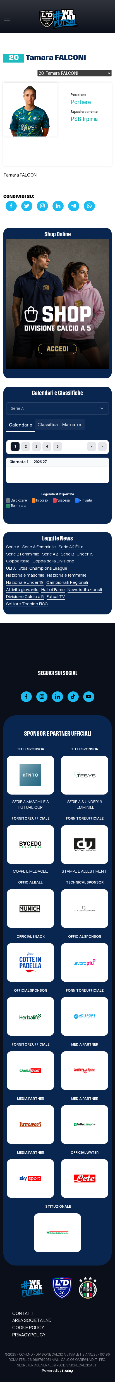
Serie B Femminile (22, 554)
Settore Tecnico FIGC (27, 604)
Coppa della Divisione (53, 561)
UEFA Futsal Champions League (36, 568)
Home (9, 37)
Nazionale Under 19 (25, 582)
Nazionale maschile (25, 575)
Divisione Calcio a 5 (25, 596)
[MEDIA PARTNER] (84, 1070)
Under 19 (85, 554)
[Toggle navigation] (6, 19)
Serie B (67, 554)
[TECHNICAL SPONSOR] (84, 908)
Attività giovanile (22, 589)
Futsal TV (56, 596)
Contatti (23, 1313)
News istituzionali (85, 589)
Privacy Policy (28, 1335)
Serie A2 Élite (71, 547)
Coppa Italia (18, 561)
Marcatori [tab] (72, 424)
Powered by (52, 1370)
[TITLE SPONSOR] (30, 775)
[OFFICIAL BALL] (30, 908)
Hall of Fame (53, 589)
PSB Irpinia (84, 119)
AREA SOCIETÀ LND (32, 1320)
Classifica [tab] (47, 424)
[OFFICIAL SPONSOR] (84, 962)
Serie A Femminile (39, 547)
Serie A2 (50, 554)
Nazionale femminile (67, 575)
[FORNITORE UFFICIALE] (30, 844)
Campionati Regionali (67, 582)
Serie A (13, 547)
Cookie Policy (28, 1327)
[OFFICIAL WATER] (84, 1178)
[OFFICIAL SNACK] (30, 962)
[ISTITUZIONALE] (57, 1232)
